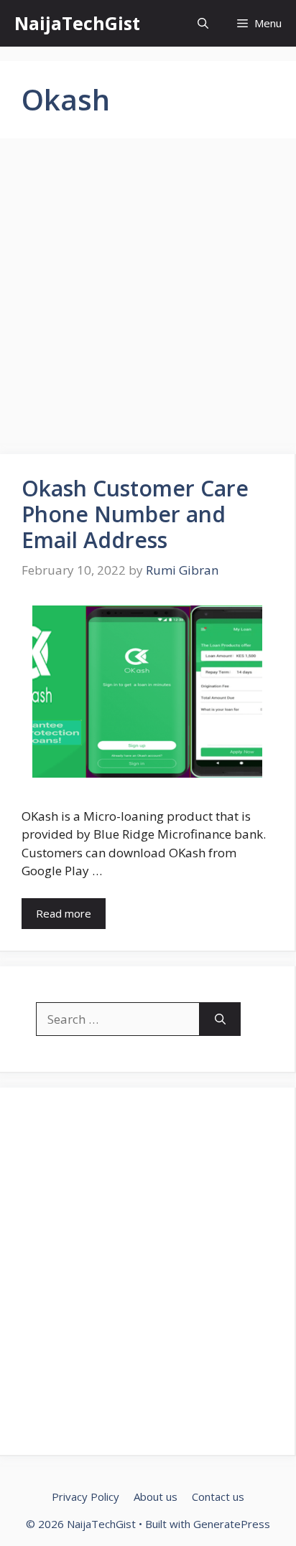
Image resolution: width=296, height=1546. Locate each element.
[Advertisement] (148, 300)
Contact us (218, 1496)
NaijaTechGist (77, 23)
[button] (203, 23)
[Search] (220, 1019)
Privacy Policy (85, 1496)
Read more (63, 913)
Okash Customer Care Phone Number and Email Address (135, 514)
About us (155, 1496)
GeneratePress (231, 1524)
